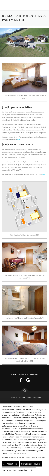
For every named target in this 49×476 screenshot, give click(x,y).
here (43, 174)
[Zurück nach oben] (24, 391)
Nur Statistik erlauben (31, 464)
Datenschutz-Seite (9, 426)
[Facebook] (21, 380)
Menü (44, 5)
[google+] (28, 380)
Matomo (41, 457)
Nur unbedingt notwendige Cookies (18, 470)
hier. (18, 140)
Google (34, 457)
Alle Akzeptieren (10, 464)
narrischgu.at (26, 397)
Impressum (37, 397)
